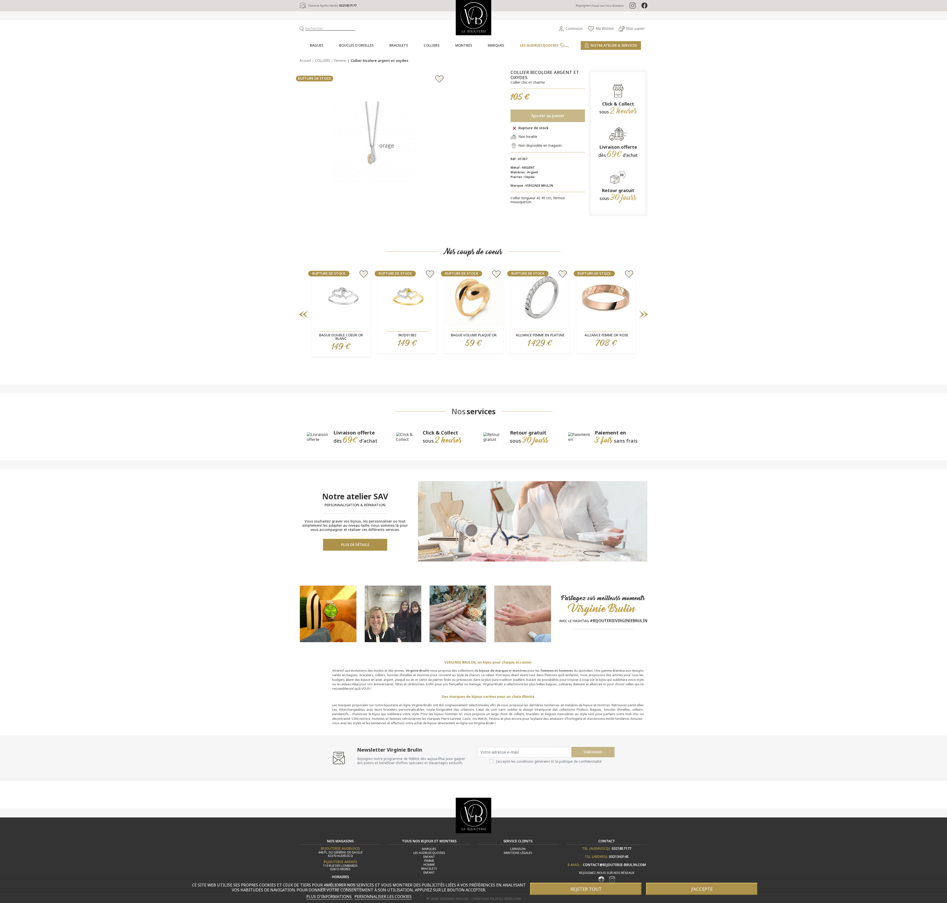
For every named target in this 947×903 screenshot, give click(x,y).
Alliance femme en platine (540, 335)
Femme (429, 861)
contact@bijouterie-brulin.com (614, 864)
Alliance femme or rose (606, 335)
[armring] (522, 613)
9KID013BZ (407, 335)
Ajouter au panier (548, 115)
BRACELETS (429, 869)
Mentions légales (518, 853)
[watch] (328, 613)
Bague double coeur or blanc (341, 337)
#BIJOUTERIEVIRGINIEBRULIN (618, 620)
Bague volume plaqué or (474, 335)
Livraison (518, 849)
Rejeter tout (586, 889)
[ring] (458, 613)
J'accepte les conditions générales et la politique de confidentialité (549, 761)
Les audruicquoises (429, 853)
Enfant (429, 857)
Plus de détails (355, 544)
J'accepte (702, 889)
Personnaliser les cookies (383, 896)
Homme (429, 865)
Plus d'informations (329, 896)
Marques (429, 849)
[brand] (393, 613)
